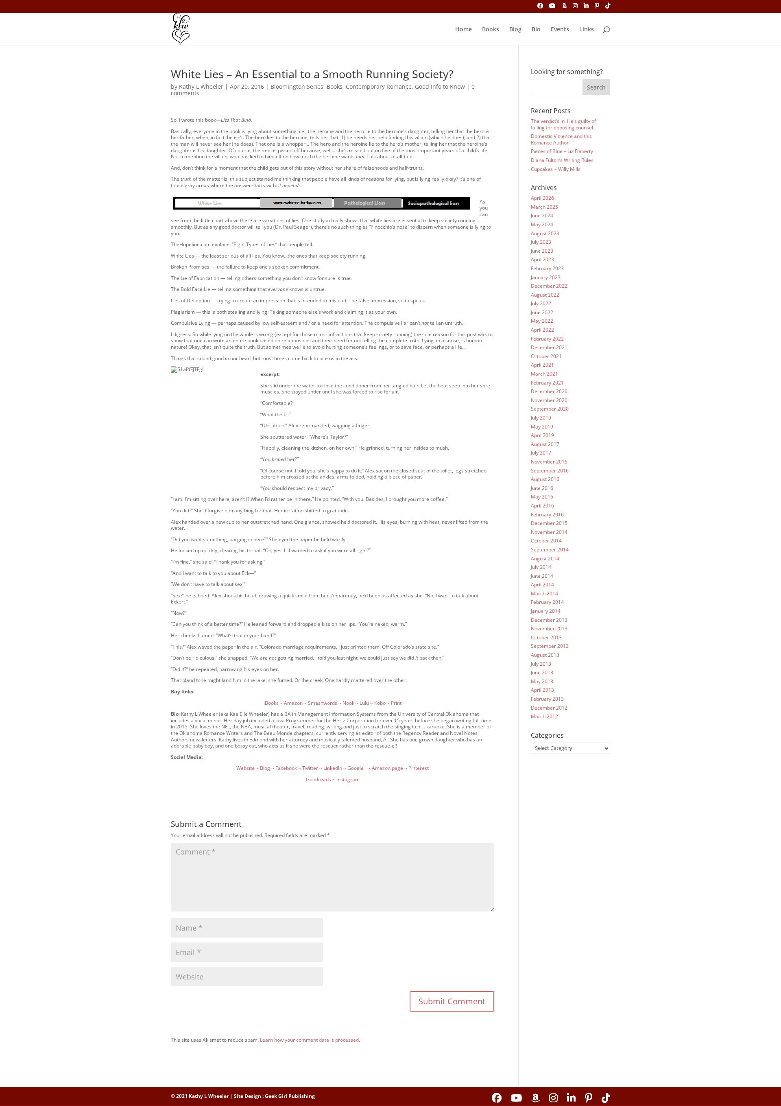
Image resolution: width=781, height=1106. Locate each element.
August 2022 (545, 294)
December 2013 (549, 619)
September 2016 (550, 470)
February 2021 (547, 382)
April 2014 (542, 584)
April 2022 (542, 329)
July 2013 (541, 663)
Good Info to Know (440, 86)
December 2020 (549, 391)
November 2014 (549, 532)
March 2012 (544, 716)
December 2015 (549, 523)
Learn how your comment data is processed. (310, 1039)
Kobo (380, 702)
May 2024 (542, 224)
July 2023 (541, 241)
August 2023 (545, 233)
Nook (348, 702)
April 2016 (542, 505)
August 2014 (545, 558)
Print (396, 702)
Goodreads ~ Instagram (333, 779)
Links (586, 29)
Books (490, 29)
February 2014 (547, 602)
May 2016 (542, 496)
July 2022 (541, 303)
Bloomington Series (297, 86)
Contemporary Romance (379, 86)
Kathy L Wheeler (201, 86)
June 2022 (542, 312)
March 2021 (544, 373)
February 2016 (547, 514)
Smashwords (322, 702)
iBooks (271, 702)
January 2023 (546, 277)
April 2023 (542, 259)
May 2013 (542, 681)
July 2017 (541, 452)
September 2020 (550, 408)
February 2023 (547, 268)
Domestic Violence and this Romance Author (561, 139)
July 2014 (541, 567)
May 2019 (542, 426)
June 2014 (542, 576)
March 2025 (544, 206)
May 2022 (542, 320)
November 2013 (549, 628)
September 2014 (550, 549)
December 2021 (549, 347)
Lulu (364, 702)
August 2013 (545, 654)
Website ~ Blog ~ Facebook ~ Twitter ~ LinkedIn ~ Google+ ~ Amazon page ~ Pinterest (332, 768)
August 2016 (545, 479)
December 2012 (549, 707)
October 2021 (546, 356)
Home (463, 29)
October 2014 (546, 540)
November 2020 (549, 400)
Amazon (293, 702)
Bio (536, 29)
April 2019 (542, 435)
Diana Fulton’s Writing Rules (562, 160)
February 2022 (547, 338)
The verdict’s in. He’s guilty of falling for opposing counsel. (563, 124)
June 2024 (542, 215)
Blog (515, 29)
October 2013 (546, 637)
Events (560, 29)
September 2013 (550, 646)
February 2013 (547, 698)
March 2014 (544, 593)
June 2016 (542, 488)
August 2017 (545, 444)
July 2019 (541, 417)
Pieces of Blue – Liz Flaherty (562, 151)
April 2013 (542, 689)
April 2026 (542, 198)
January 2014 (546, 611)
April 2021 (542, 364)
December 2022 (549, 285)
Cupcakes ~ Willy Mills (555, 169)
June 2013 (542, 672)
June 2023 (542, 250)
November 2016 (549, 461)
